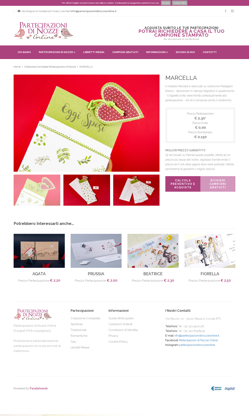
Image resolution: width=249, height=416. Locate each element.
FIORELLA (210, 274)
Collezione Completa (85, 318)
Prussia (96, 274)
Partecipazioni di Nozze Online (198, 340)
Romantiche (79, 336)
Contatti (210, 52)
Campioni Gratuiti (125, 52)
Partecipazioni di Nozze (56, 52)
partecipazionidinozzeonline (197, 344)
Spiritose (76, 324)
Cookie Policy (179, 3)
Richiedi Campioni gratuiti (218, 184)
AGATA (39, 274)
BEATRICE (152, 274)
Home (17, 66)
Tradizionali (78, 330)
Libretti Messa (93, 52)
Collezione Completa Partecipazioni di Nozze (50, 66)
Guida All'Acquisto (121, 318)
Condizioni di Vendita (123, 330)
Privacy (113, 336)
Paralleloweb (39, 388)
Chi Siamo (24, 52)
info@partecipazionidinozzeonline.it (196, 335)
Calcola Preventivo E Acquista (183, 184)
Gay (73, 341)
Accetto (165, 3)
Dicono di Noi (185, 52)
